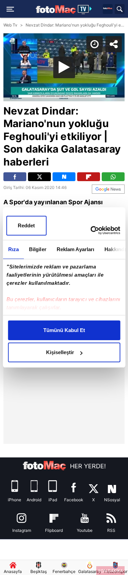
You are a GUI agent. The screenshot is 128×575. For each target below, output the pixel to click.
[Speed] (98, 11)
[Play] (64, 287)
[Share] (117, 11)
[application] (64, 287)
